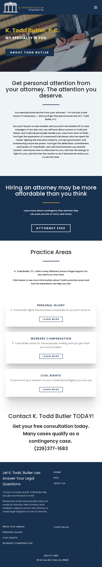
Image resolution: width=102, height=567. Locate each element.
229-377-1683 (51, 555)
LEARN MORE (51, 319)
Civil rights (10, 538)
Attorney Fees (51, 228)
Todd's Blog (61, 527)
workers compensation (18, 543)
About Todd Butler (29, 52)
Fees (56, 478)
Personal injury (13, 532)
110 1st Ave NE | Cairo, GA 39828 (53, 560)
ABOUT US (59, 483)
